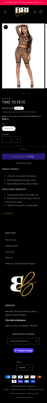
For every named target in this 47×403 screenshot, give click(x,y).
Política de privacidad (36, 389)
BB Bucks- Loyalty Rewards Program (20, 263)
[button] (5, 12)
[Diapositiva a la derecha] (29, 94)
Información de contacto (24, 397)
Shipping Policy (11, 246)
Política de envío (33, 393)
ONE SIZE (10, 129)
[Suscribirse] (36, 341)
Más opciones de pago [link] (23, 163)
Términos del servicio (17, 393)
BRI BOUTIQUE (21, 386)
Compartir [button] (9, 213)
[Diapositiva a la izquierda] (18, 94)
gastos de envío (9, 112)
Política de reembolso (18, 389)
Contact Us (9, 252)
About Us (9, 257)
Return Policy (11, 240)
